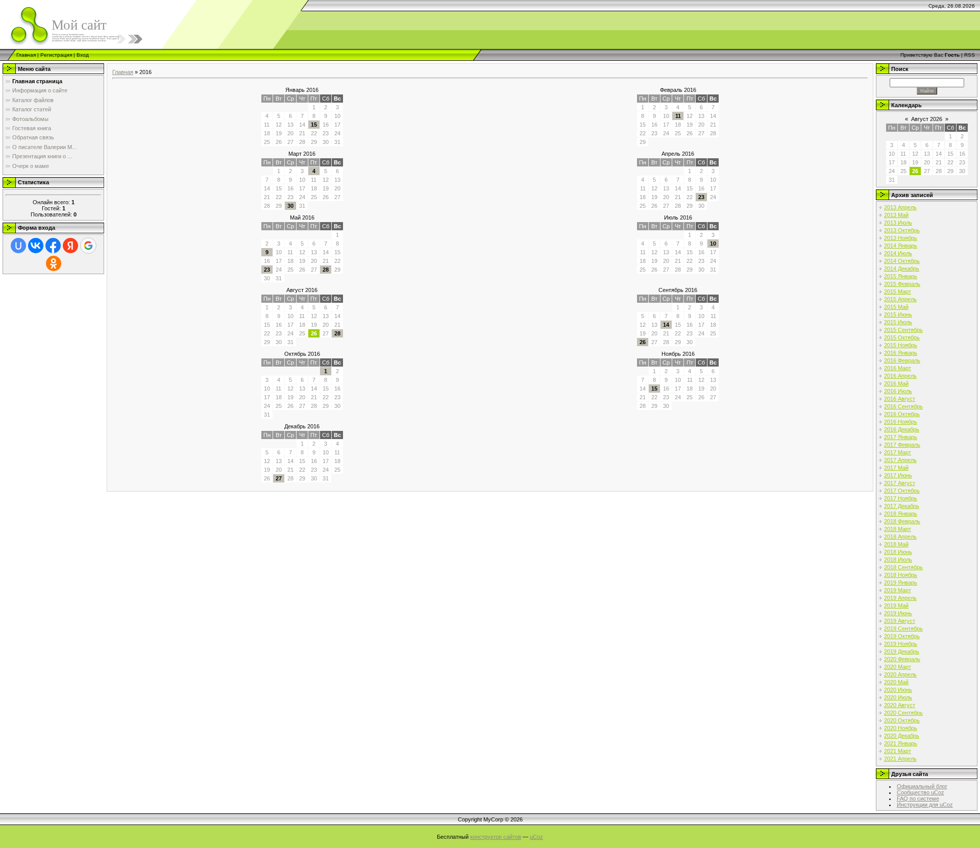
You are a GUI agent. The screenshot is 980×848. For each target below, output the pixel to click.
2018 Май (896, 544)
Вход (83, 55)
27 (279, 478)
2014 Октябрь (902, 261)
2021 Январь (900, 743)
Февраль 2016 (678, 90)
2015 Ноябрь (900, 345)
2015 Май (896, 307)
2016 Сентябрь (903, 406)
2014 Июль (898, 253)
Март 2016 (301, 154)
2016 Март (897, 368)
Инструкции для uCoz (925, 805)
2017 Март (897, 452)
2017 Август (899, 483)
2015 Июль (898, 322)
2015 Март (897, 291)
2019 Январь (900, 582)
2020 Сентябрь (903, 713)
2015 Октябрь (902, 337)
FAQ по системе (918, 798)
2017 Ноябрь (900, 498)
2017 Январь (900, 437)
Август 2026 (926, 119)
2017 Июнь (898, 475)
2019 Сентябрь (903, 628)
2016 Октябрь (902, 414)
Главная (26, 55)
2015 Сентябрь (903, 330)
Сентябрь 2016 (677, 290)
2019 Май (896, 605)
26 (643, 342)
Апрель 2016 (678, 154)
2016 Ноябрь (900, 422)
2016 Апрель (900, 376)
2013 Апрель (900, 207)
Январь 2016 (301, 90)
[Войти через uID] (18, 245)
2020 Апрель (900, 674)
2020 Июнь (898, 690)
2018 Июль (898, 559)
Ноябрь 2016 (678, 354)
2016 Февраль (902, 360)
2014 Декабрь (901, 268)
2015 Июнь (898, 314)
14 (666, 325)
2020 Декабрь (901, 736)
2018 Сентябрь (903, 567)
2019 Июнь (898, 613)
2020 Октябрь (902, 720)
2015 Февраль (902, 284)
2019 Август (899, 621)
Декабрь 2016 (302, 426)
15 (314, 125)
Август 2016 (301, 290)
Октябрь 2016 (302, 354)
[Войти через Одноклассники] (53, 263)
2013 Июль (898, 223)
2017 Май (896, 468)
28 (326, 269)
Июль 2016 (678, 217)
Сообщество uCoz (920, 792)
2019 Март (897, 590)
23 (701, 197)
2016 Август (899, 399)
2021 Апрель (900, 759)
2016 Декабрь (901, 429)
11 (678, 116)
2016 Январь (900, 353)
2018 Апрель (900, 537)
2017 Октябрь (902, 491)
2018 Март (897, 529)
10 (713, 243)
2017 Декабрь (901, 506)
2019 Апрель (900, 598)
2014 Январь (900, 246)
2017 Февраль (902, 445)
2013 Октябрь (902, 230)
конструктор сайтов (495, 837)
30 (290, 206)
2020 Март (897, 667)
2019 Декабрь (901, 651)
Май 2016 (302, 217)
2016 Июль (898, 391)
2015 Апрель (900, 299)
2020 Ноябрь (900, 728)
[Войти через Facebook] (53, 245)
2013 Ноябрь (900, 238)
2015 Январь (900, 276)
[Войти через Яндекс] (70, 245)
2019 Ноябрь (900, 644)
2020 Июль (898, 697)
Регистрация (56, 55)
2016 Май (896, 383)
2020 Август (899, 705)
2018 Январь (900, 514)
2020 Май (896, 682)
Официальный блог (922, 786)
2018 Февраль (902, 521)
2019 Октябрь (902, 636)
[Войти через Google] (88, 245)
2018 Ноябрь (900, 575)
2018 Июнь (898, 552)
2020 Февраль (902, 659)
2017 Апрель (900, 460)
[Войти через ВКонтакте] (35, 245)
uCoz (536, 837)
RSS (969, 55)
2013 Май (896, 215)
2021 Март (897, 751)
